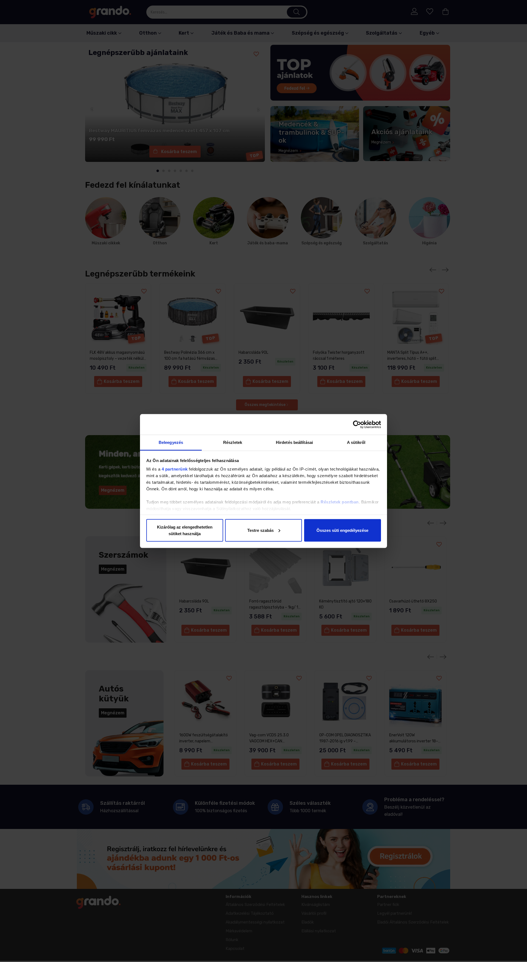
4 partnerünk (175, 469)
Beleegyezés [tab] (171, 442)
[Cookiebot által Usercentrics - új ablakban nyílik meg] (357, 424)
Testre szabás (260, 530)
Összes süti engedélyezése (342, 530)
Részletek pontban (340, 502)
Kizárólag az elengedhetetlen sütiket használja (184, 530)
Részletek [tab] (232, 442)
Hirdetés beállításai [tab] (294, 442)
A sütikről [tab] (356, 442)
